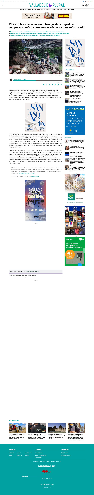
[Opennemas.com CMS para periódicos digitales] (47, 486)
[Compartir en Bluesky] (52, 84)
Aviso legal (63, 453)
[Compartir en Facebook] (46, 84)
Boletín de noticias (44, 461)
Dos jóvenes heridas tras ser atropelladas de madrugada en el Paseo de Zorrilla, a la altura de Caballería (35, 35)
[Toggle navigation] (2, 5)
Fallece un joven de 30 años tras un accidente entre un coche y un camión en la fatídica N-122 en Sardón (76, 154)
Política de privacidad (66, 455)
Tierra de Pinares (39, 452)
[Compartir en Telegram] (55, 84)
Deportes (30, 1)
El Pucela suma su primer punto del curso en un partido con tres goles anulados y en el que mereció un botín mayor (77, 81)
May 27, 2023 (35, 176)
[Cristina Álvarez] (11, 79)
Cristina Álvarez (18, 79)
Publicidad (52, 461)
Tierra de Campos (39, 453)
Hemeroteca (36, 461)
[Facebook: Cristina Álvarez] (24, 79)
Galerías (27, 455)
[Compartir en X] (49, 84)
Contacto (58, 461)
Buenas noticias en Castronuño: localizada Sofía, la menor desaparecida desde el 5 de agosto (77, 148)
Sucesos (25, 1)
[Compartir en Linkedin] (58, 84)
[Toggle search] (91, 5)
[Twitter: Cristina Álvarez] (23, 79)
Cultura (35, 1)
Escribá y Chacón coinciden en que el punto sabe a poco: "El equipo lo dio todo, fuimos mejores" (77, 74)
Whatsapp (29, 271)
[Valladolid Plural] (46, 5)
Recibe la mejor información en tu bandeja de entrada (22, 275)
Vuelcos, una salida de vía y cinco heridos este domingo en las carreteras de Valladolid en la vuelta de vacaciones (37, 31)
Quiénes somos (64, 452)
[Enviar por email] (43, 84)
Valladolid (7, 1)
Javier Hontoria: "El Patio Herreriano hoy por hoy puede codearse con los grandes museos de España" (77, 100)
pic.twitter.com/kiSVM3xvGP (27, 173)
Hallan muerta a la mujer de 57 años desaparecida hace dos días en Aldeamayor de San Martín (77, 142)
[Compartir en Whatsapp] (61, 84)
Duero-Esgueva (38, 457)
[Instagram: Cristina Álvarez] (25, 79)
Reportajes (19, 455)
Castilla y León (19, 1)
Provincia (12, 1)
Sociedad (39, 1)
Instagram (34, 271)
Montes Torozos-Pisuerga (41, 455)
